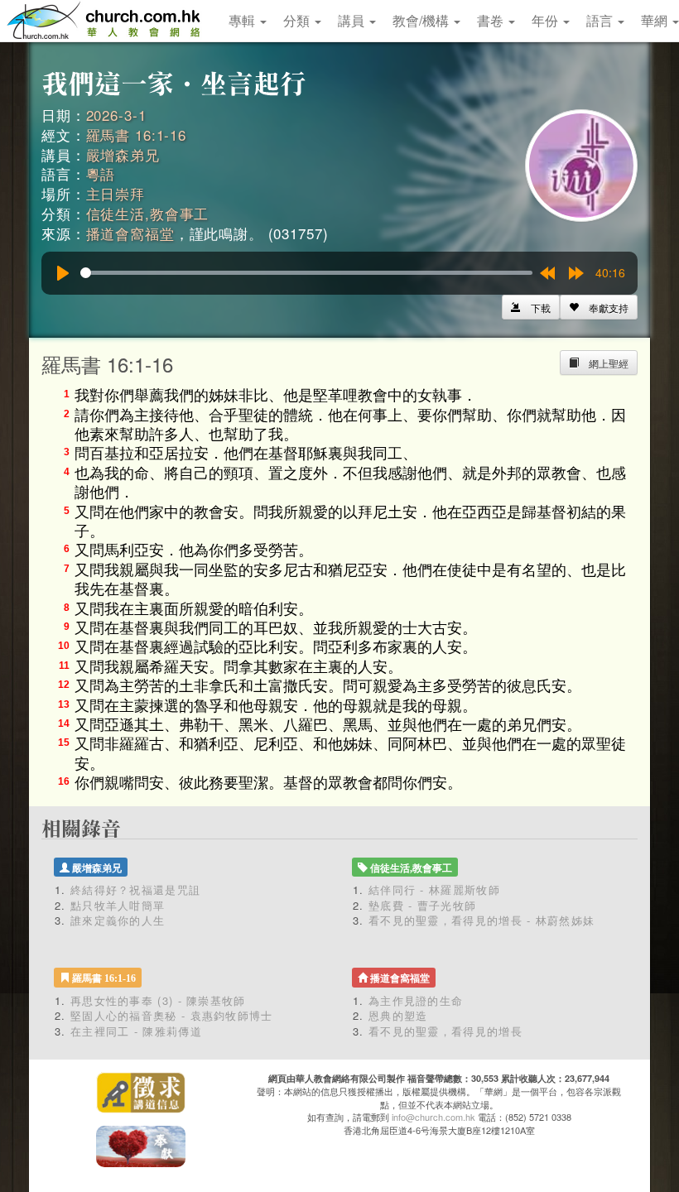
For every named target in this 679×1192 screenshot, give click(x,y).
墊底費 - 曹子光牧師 (422, 905)
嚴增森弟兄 (123, 154)
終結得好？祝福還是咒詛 (135, 889)
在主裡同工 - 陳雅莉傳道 (136, 1031)
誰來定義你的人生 (117, 920)
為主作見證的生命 (415, 1000)
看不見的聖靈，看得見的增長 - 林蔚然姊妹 (481, 920)
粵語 (101, 173)
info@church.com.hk (433, 1116)
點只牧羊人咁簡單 (117, 905)
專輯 (243, 20)
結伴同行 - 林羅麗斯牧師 (434, 889)
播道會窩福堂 (130, 233)
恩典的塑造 (398, 1015)
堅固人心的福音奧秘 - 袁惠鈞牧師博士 (171, 1015)
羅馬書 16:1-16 (136, 134)
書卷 (492, 20)
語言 (601, 20)
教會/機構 (422, 20)
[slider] (306, 273)
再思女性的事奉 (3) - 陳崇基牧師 (158, 1000)
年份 (546, 20)
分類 (298, 20)
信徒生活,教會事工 (147, 213)
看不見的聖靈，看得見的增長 (445, 1031)
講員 (353, 20)
